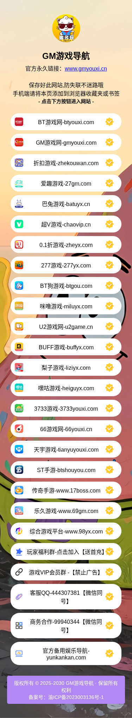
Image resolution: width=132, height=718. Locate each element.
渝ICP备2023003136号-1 (76, 697)
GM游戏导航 (80, 683)
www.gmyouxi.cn (86, 69)
